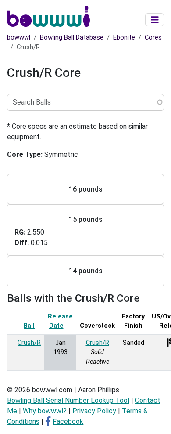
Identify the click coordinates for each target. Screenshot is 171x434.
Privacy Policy (94, 411)
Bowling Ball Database (71, 37)
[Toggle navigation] (154, 20)
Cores (153, 37)
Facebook (68, 421)
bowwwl (18, 37)
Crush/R (29, 343)
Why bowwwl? (45, 411)
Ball (29, 325)
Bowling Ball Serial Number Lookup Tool (68, 400)
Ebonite (124, 37)
